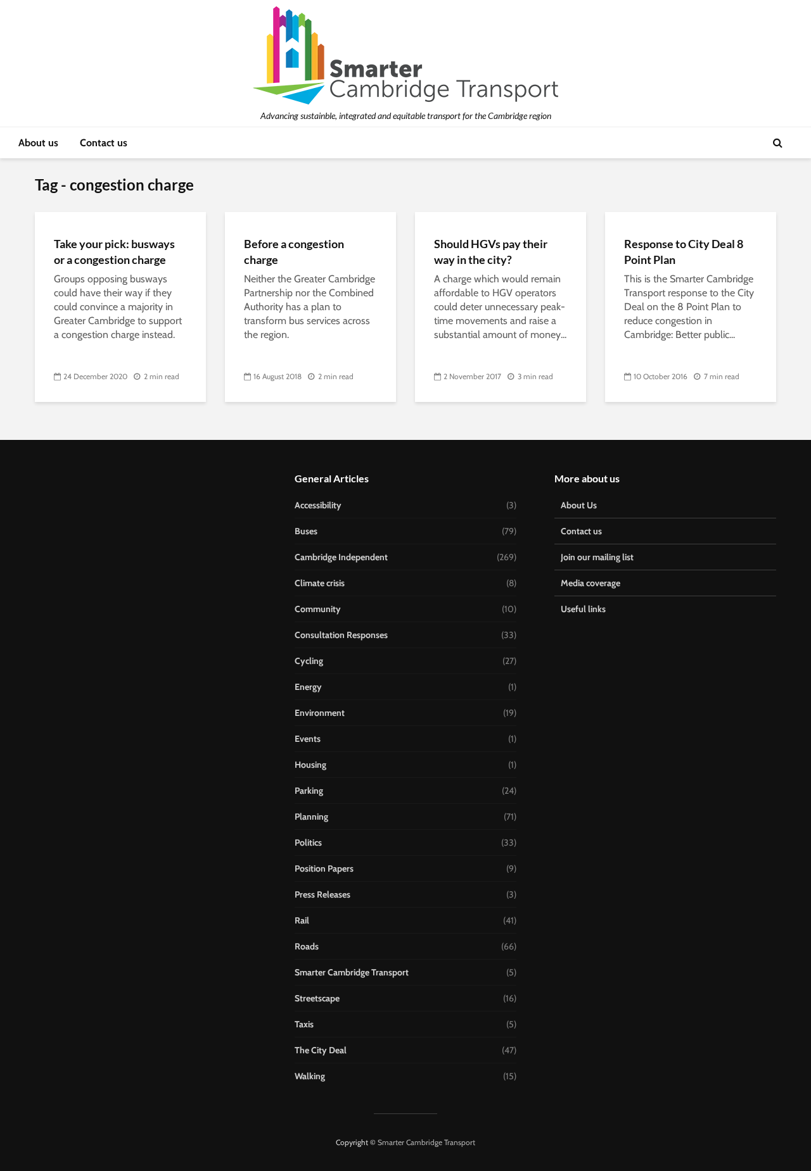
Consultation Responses (341, 635)
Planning (311, 816)
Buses (306, 531)
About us (38, 143)
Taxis (304, 1024)
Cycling (309, 661)
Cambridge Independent (341, 557)
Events (308, 738)
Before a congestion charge (294, 251)
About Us (579, 505)
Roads (307, 946)
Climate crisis (320, 583)
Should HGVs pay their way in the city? (490, 251)
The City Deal (321, 1050)
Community (318, 609)
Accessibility (318, 505)
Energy (308, 686)
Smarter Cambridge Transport (352, 972)
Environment (320, 712)
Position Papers (324, 868)
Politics (308, 842)
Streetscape (317, 998)
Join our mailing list (597, 557)
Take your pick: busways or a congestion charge (114, 251)
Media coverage (590, 583)
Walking (310, 1076)
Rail (302, 920)
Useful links (583, 609)
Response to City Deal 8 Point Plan (683, 251)
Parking (309, 790)
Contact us (103, 143)
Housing (310, 764)
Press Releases (322, 894)
